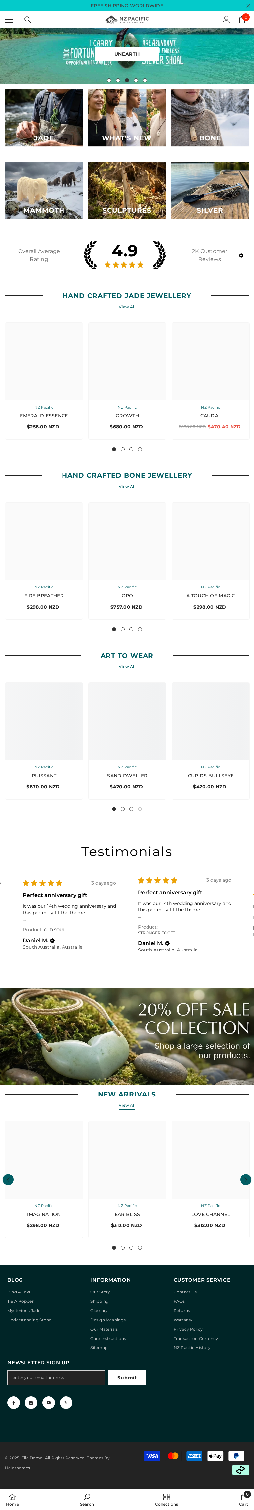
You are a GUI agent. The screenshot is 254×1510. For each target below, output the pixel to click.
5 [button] (145, 80)
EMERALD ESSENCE (44, 416)
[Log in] (226, 19)
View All (127, 306)
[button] (241, 255)
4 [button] (136, 80)
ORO (127, 596)
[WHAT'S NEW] (127, 117)
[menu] (9, 20)
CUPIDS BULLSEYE (210, 776)
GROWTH (127, 416)
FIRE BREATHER (44, 596)
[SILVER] (210, 190)
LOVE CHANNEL (210, 1214)
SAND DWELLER (127, 776)
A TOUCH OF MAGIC (210, 596)
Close (248, 5)
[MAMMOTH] (44, 190)
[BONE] (210, 117)
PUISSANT (44, 776)
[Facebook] (13, 1402)
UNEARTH (127, 54)
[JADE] (44, 117)
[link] (87, 1500)
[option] (127, 56)
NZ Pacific (43, 407)
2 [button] (118, 80)
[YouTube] (48, 1402)
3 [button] (127, 80)
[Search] (28, 20)
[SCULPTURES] (127, 190)
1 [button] (109, 80)
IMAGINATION (44, 1214)
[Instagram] (31, 1402)
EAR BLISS (127, 1214)
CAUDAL (210, 416)
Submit (127, 1378)
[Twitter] (66, 1402)
